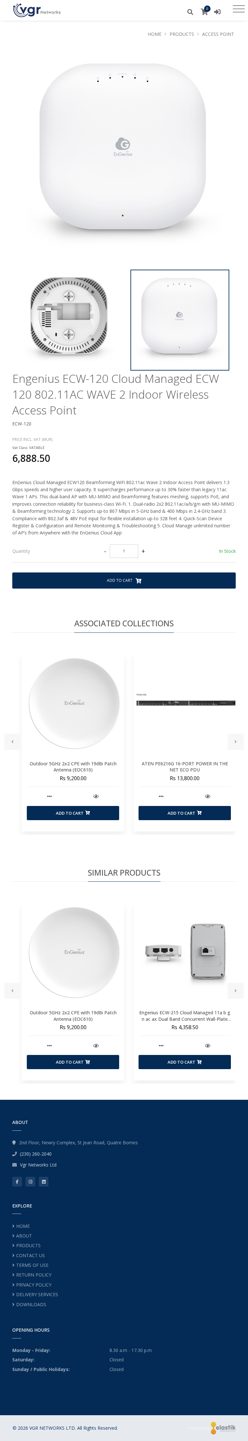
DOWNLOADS (31, 1304)
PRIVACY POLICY (33, 1285)
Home (154, 34)
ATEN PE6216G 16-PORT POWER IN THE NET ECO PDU (185, 766)
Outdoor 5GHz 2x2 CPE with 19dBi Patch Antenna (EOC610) (73, 766)
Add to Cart (120, 580)
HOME (23, 1226)
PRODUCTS (28, 1245)
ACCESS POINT (218, 34)
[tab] (123, 551)
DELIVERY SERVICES (37, 1294)
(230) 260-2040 (36, 1154)
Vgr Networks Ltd (38, 1165)
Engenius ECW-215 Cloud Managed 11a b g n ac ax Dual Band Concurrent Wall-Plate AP (184, 1018)
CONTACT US (30, 1255)
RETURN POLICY (33, 1275)
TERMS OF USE (32, 1265)
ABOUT (24, 1236)
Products (182, 34)
